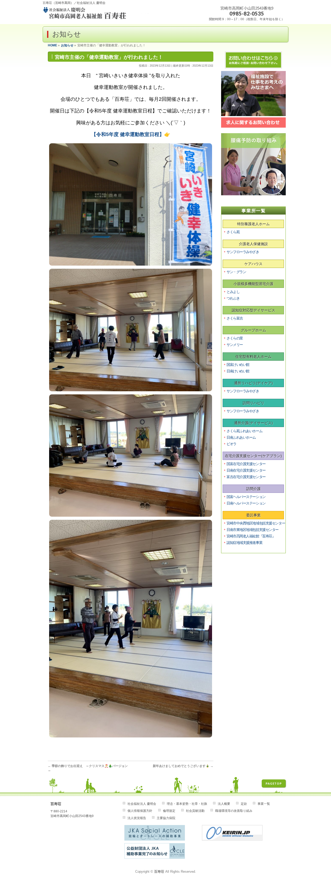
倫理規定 (169, 811)
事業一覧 (264, 804)
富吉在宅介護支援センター (246, 477)
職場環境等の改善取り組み (233, 811)
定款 (244, 804)
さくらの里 (235, 338)
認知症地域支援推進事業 (244, 543)
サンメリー (235, 345)
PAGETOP (274, 783)
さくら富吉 (235, 318)
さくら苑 (233, 232)
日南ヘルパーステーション (246, 503)
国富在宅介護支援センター (246, 464)
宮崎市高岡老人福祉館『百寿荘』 (251, 536)
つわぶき (233, 298)
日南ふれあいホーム (241, 437)
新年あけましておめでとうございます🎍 (183, 766)
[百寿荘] (96, 15)
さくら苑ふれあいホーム (244, 431)
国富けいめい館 (238, 365)
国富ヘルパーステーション (246, 497)
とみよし (233, 292)
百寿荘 (159, 871)
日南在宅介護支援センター (246, 470)
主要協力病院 (166, 818)
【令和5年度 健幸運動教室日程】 (127, 134)
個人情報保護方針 (139, 811)
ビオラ (231, 444)
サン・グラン (236, 272)
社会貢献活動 (195, 811)
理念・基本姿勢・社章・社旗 (187, 804)
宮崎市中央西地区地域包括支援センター (256, 523)
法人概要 (224, 804)
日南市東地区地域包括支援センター (253, 530)
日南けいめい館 (238, 371)
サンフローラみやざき (243, 252)
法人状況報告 (136, 818)
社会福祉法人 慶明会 (141, 804)
